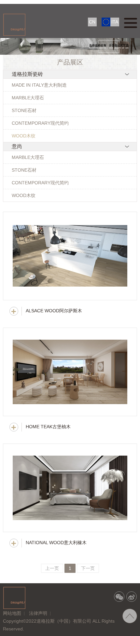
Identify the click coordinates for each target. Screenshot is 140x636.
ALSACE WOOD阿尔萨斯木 (54, 310)
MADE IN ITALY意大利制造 (39, 85)
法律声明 (38, 613)
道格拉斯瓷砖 (27, 74)
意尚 (17, 146)
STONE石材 (24, 110)
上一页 (52, 568)
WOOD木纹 (23, 135)
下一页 (88, 568)
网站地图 (12, 613)
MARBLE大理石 (28, 97)
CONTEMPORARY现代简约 (40, 123)
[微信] (119, 596)
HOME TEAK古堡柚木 (48, 426)
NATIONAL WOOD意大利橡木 (56, 542)
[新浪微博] (131, 596)
